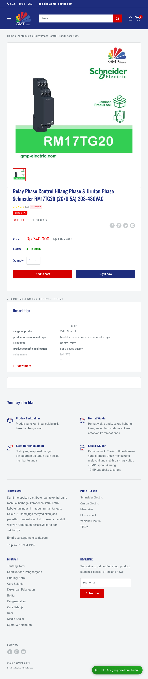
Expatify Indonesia (25, 668)
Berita (11, 595)
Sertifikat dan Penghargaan (24, 572)
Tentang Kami (16, 566)
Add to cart (43, 274)
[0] (138, 18)
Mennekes (86, 509)
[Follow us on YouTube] (23, 651)
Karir (10, 613)
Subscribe (92, 593)
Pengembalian (16, 601)
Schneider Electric (91, 497)
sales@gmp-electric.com (56, 3)
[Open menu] (9, 18)
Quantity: (18, 260)
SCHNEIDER (19, 220)
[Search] (117, 18)
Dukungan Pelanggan (21, 589)
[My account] (130, 18)
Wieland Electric (90, 521)
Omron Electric (89, 503)
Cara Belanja (15, 583)
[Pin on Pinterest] (118, 225)
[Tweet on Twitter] (125, 225)
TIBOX (84, 527)
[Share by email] (132, 225)
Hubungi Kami (16, 578)
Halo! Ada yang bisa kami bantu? (119, 670)
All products (24, 35)
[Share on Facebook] (112, 225)
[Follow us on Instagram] (16, 651)
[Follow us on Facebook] (9, 651)
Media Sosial (15, 619)
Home (10, 35)
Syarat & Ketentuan (19, 625)
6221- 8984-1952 (20, 3)
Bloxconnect (88, 515)
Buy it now (105, 274)
